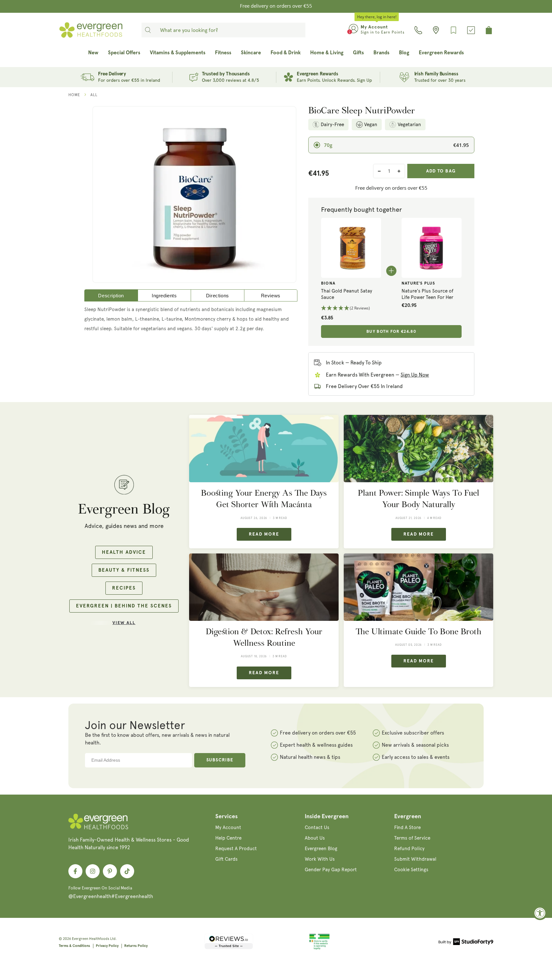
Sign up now (415, 375)
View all (123, 623)
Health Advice (124, 552)
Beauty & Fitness (124, 570)
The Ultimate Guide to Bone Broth (418, 631)
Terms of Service (412, 838)
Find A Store (407, 827)
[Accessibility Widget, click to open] (540, 913)
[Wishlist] (453, 30)
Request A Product (236, 848)
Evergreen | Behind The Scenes (124, 606)
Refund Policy (409, 848)
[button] (351, 308)
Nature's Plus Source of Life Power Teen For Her (427, 294)
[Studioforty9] (466, 943)
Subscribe (220, 760)
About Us (315, 838)
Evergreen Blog (321, 848)
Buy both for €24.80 (391, 332)
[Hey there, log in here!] (353, 30)
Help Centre (228, 838)
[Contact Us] (418, 30)
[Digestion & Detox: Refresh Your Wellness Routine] (264, 587)
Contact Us (317, 827)
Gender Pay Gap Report (331, 870)
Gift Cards (226, 859)
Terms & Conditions (74, 946)
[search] (148, 30)
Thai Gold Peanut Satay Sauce (346, 294)
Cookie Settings (411, 870)
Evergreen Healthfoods (90, 939)
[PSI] (319, 948)
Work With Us (320, 859)
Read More (264, 534)
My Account (228, 827)
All (93, 95)
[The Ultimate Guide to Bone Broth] (418, 587)
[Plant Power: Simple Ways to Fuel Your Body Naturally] (418, 448)
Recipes (124, 588)
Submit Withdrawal (415, 859)
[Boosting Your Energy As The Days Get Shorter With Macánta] (264, 448)
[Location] (436, 30)
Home (74, 95)
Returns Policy (136, 946)
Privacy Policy (107, 946)
